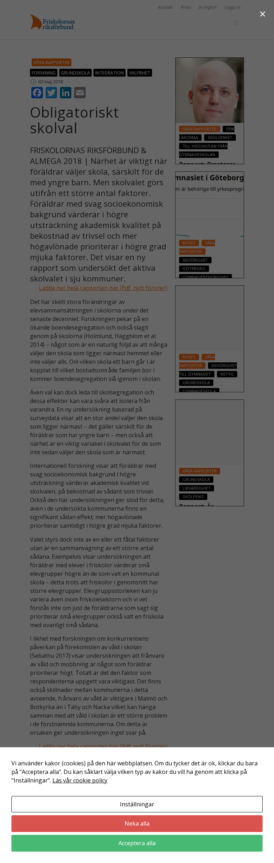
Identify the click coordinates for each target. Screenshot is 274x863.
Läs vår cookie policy (79, 780)
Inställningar (137, 804)
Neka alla (137, 823)
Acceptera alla (137, 843)
